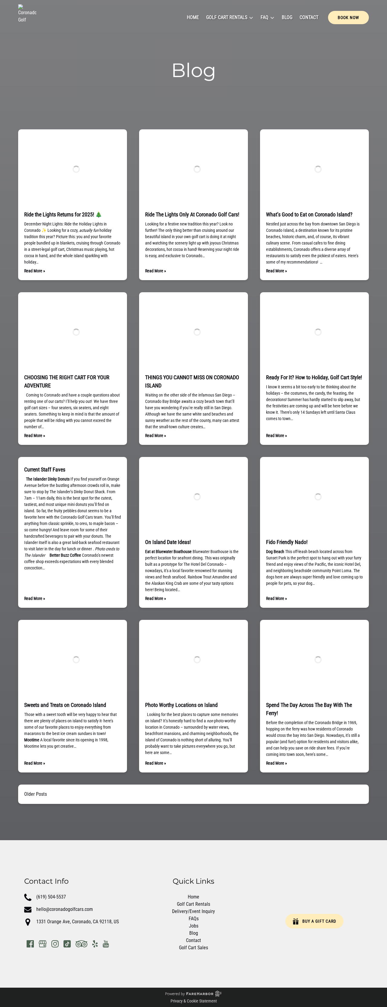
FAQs (194, 918)
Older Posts (35, 794)
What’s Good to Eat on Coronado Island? (309, 214)
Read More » (34, 270)
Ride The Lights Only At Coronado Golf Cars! (192, 214)
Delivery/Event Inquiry (193, 911)
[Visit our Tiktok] (67, 943)
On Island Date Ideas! (168, 542)
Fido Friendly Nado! (286, 542)
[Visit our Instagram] (55, 943)
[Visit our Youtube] (106, 943)
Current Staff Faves (44, 469)
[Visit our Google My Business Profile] (43, 943)
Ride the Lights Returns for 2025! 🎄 (63, 214)
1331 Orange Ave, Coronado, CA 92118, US (77, 921)
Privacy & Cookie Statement (194, 1001)
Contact (309, 17)
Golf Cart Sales (193, 947)
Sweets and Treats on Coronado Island (65, 705)
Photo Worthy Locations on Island (181, 705)
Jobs (193, 926)
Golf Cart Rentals (193, 904)
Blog (287, 17)
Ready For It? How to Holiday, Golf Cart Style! (314, 377)
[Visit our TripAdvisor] (81, 943)
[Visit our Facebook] (30, 943)
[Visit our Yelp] (95, 943)
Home (193, 17)
